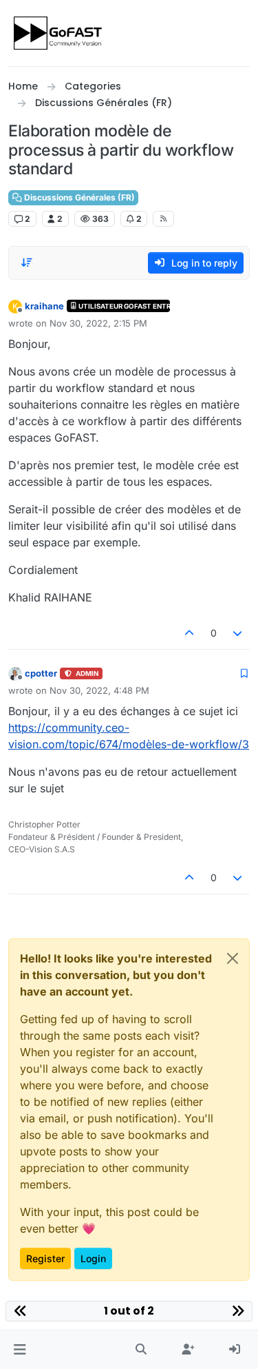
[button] (20, 1349)
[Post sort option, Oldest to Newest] (26, 262)
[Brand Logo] (59, 33)
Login (93, 1258)
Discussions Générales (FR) (78, 197)
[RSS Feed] (163, 218)
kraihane (44, 305)
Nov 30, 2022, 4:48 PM (99, 690)
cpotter (41, 673)
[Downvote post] (238, 633)
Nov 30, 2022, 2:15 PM (98, 323)
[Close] (232, 958)
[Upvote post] (189, 633)
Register (45, 1258)
